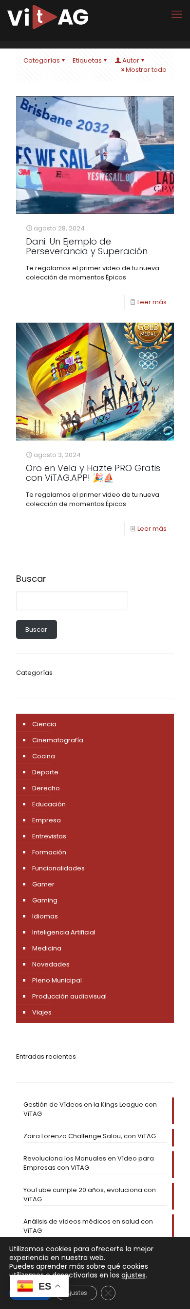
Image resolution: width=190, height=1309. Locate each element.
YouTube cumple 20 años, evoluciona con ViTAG (89, 1194)
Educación (49, 804)
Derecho (46, 788)
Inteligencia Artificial (63, 932)
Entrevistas (49, 836)
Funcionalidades (58, 868)
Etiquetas (87, 60)
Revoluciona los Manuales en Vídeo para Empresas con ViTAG (88, 1163)
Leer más (152, 302)
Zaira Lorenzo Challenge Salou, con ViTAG (89, 1136)
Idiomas (45, 916)
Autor (130, 60)
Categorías (41, 60)
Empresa (46, 820)
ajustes (133, 1275)
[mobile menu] (177, 14)
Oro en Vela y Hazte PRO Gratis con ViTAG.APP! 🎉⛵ (93, 473)
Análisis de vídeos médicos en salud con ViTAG (88, 1226)
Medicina (46, 948)
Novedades (51, 964)
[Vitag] (47, 17)
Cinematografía (57, 740)
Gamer (43, 884)
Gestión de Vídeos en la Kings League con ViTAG (90, 1109)
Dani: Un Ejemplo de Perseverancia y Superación (87, 246)
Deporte (45, 772)
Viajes (42, 1012)
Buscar (31, 578)
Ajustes (76, 1293)
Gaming (44, 900)
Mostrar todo (146, 69)
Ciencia (44, 724)
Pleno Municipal (57, 980)
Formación (49, 852)
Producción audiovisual (69, 996)
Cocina (43, 756)
